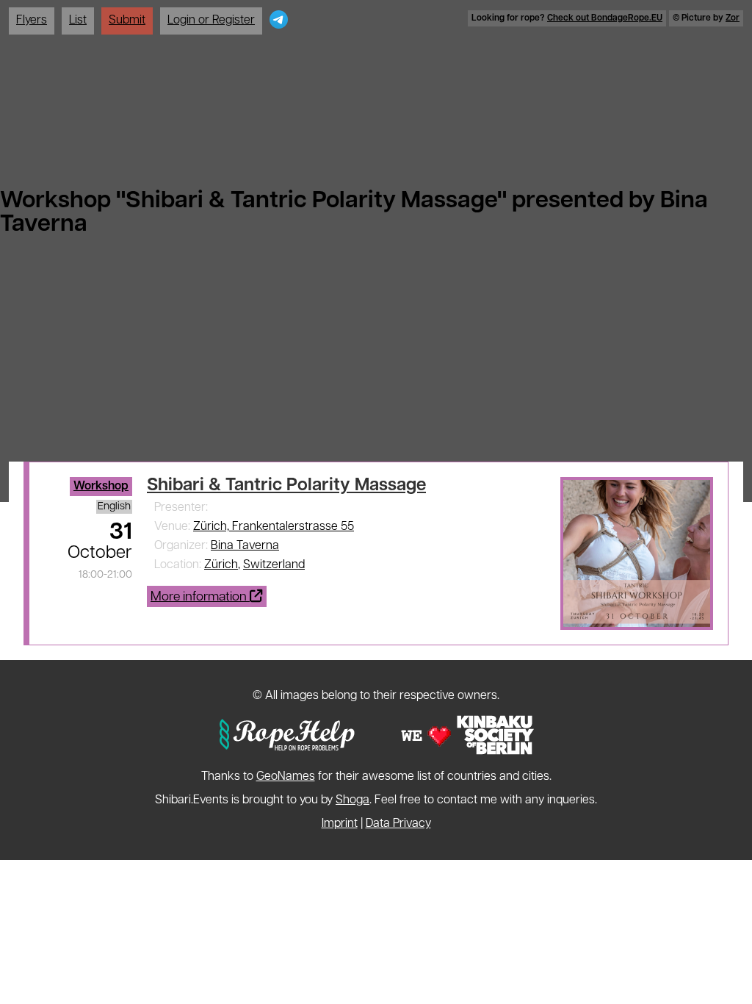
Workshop (101, 486)
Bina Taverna (245, 546)
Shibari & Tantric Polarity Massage (286, 486)
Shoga (352, 800)
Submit (127, 20)
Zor (733, 18)
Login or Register (211, 20)
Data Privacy (398, 824)
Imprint (340, 824)
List (78, 20)
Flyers (31, 20)
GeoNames (285, 777)
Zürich (221, 565)
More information (200, 597)
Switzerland (274, 565)
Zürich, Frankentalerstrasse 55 (273, 527)
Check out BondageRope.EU (604, 18)
